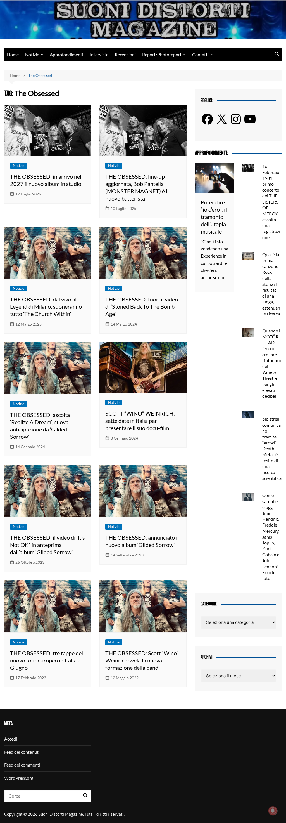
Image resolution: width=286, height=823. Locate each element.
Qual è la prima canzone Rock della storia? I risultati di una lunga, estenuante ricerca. (271, 284)
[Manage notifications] (272, 810)
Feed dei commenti (22, 764)
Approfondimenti (66, 54)
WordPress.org (18, 777)
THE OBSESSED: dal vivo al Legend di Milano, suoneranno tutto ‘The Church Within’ (46, 306)
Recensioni (125, 54)
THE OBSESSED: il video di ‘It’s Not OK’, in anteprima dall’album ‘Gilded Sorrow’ (47, 544)
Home (13, 54)
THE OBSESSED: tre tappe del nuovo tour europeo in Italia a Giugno (46, 660)
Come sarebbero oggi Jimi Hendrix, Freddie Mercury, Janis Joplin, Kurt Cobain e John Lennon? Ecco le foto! (270, 536)
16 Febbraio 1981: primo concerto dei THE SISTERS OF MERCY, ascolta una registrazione (271, 201)
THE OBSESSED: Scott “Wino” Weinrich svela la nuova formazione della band (141, 660)
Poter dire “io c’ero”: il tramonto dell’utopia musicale (214, 217)
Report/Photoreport (162, 54)
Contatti (200, 54)
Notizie (32, 54)
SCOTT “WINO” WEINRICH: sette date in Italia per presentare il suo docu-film (140, 420)
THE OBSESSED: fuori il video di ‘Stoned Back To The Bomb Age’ (141, 306)
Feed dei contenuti (22, 751)
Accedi (10, 738)
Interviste (99, 54)
